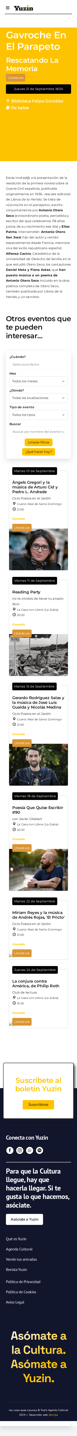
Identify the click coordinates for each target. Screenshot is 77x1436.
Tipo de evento (21, 407)
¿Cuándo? (17, 357)
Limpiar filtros (38, 442)
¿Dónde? (16, 390)
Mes (12, 373)
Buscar (15, 424)
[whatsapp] (30, 1150)
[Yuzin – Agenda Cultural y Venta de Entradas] (23, 6)
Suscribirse (38, 1104)
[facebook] (10, 1150)
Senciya (53, 1415)
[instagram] (20, 1150)
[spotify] (39, 1150)
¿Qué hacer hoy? (38, 452)
